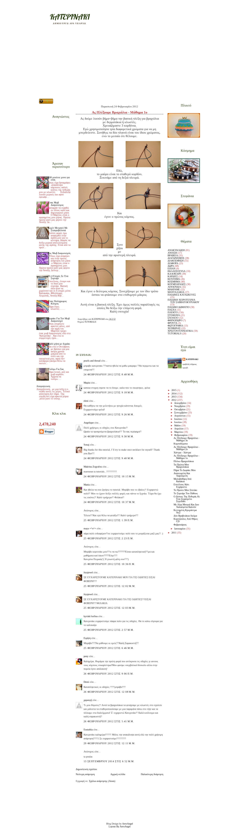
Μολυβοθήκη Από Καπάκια (182, 480)
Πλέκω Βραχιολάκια (184, 461)
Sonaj (86, 444)
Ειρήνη (87, 638)
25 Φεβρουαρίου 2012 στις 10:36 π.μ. (109, 564)
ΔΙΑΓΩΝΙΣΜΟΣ (176, 258)
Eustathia (88, 729)
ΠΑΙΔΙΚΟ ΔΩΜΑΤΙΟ (178, 307)
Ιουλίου (178, 419)
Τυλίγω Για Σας (56, 369)
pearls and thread (92, 360)
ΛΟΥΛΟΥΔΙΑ (174, 287)
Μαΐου (177, 425)
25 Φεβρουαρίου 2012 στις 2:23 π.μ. (109, 538)
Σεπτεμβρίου (181, 412)
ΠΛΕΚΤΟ (173, 312)
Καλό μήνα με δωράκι (59, 344)
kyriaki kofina (91, 616)
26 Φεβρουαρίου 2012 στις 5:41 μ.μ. (109, 721)
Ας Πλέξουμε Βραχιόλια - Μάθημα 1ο (186, 456)
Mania (87, 484)
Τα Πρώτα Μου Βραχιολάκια (181, 465)
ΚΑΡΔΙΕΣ (173, 276)
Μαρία (87, 382)
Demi (86, 682)
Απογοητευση (43, 386)
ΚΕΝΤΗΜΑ (174, 279)
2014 (174, 393)
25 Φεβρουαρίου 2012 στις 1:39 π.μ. (109, 520)
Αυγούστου (180, 415)
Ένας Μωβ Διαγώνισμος (56, 203)
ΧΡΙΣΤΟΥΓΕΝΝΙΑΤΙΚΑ (180, 331)
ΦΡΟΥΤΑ (172, 323)
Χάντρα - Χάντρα (182, 452)
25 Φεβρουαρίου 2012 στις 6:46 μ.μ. (109, 648)
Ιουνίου (178, 422)
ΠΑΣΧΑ (172, 309)
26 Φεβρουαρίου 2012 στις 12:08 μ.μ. (109, 692)
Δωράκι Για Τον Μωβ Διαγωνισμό (59, 319)
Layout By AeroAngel (120, 826)
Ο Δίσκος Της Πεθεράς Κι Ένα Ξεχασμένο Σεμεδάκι (187, 499)
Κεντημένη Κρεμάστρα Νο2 (185, 511)
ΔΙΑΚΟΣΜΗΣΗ (176, 260)
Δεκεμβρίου (180, 403)
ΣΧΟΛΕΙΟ (173, 318)
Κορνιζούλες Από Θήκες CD (186, 520)
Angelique (89, 422)
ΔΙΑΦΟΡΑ (173, 263)
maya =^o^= (90, 528)
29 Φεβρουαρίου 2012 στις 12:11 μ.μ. (109, 743)
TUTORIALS (90, 322)
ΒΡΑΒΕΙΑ (173, 255)
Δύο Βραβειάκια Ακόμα (185, 515)
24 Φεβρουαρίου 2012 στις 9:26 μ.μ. (109, 414)
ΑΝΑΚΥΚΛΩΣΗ (176, 250)
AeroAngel (127, 823)
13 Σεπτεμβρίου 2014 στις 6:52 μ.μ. (109, 761)
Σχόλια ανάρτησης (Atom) (102, 781)
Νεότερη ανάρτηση (85, 774)
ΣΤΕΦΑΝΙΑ (174, 315)
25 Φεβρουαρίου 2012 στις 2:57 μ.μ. (109, 630)
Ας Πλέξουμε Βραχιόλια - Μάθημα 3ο (186, 439)
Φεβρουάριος (180, 524)
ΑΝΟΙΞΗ (172, 253)
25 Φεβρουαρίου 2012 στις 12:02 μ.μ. (109, 586)
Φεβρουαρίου (181, 435)
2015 (174, 390)
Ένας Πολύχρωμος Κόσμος (57, 302)
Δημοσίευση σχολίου (86, 769)
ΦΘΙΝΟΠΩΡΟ (175, 320)
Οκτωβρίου (180, 409)
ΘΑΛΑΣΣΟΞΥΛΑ (176, 271)
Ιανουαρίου (180, 528)
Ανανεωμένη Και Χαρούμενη (182, 474)
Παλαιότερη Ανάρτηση (152, 774)
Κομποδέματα (181, 443)
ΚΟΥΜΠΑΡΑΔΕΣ (177, 284)
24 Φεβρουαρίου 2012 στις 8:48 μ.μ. (109, 374)
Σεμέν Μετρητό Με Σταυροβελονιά (58, 229)
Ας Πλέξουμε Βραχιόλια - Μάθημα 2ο (186, 448)
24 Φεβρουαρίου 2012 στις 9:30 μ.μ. (109, 436)
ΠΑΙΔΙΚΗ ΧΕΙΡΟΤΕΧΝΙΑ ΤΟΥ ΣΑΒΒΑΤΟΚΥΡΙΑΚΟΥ (183, 301)
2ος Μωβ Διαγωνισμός (59, 253)
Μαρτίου (179, 432)
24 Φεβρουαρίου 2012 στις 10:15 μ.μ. (109, 476)
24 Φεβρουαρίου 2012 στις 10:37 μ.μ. (109, 502)
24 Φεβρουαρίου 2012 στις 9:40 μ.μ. (109, 458)
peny (86, 656)
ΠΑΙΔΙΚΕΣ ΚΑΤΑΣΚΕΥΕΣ (182, 294)
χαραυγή (88, 700)
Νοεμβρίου (180, 406)
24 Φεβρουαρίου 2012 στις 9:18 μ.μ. (109, 392)
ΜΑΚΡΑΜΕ (174, 289)
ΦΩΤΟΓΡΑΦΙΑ (175, 325)
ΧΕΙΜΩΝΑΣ (174, 328)
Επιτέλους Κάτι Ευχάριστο (181, 485)
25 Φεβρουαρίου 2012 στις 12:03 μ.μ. (109, 608)
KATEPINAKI (70, 16)
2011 (174, 532)
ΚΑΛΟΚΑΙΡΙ (174, 274)
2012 (174, 400)
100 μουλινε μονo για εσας (59, 178)
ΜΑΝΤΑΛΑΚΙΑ (176, 292)
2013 (174, 396)
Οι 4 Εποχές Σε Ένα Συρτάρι (58, 277)
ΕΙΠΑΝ (171, 268)
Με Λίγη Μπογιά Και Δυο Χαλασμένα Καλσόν (186, 505)
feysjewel (88, 572)
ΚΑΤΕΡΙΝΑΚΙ (192, 359)
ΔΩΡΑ (171, 266)
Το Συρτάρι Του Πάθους (186, 493)
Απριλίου (179, 428)
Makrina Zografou (93, 466)
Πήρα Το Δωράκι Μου (185, 470)
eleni (86, 401)
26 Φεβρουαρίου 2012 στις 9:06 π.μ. (109, 673)
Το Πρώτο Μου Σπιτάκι (185, 490)
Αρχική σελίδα (117, 774)
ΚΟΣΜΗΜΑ (174, 281)
